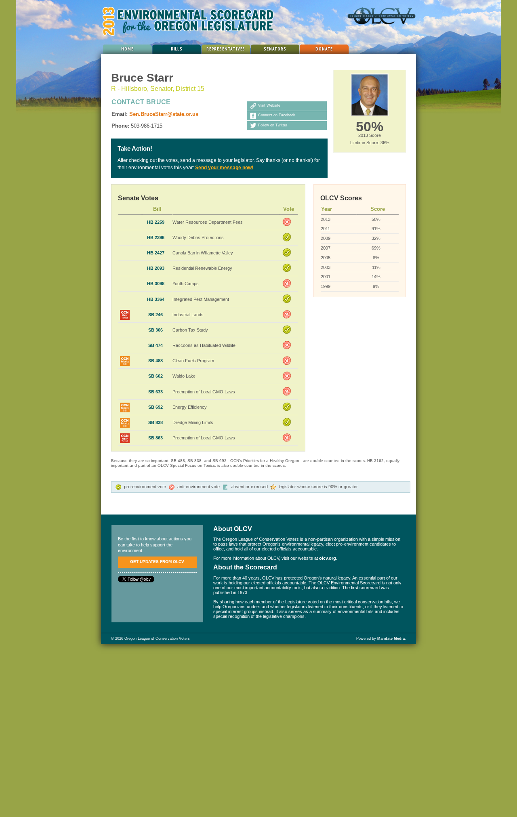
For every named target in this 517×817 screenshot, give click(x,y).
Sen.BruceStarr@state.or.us (163, 114)
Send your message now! (224, 167)
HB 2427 (155, 252)
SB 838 (155, 422)
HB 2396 (155, 237)
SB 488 (155, 360)
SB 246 (155, 314)
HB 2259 (155, 222)
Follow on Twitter (272, 125)
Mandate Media (391, 638)
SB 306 (155, 330)
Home (127, 49)
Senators (275, 49)
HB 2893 (155, 268)
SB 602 (155, 376)
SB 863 (155, 437)
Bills (177, 49)
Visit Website (269, 106)
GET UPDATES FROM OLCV (157, 561)
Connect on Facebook (276, 115)
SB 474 (155, 345)
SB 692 (155, 407)
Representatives (225, 49)
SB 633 (155, 391)
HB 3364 (155, 299)
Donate (324, 49)
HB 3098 (155, 283)
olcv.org (327, 558)
